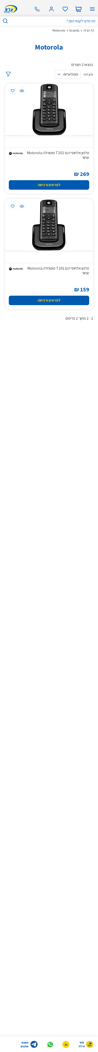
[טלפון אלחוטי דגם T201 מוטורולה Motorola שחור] (49, 225)
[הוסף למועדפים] (12, 91)
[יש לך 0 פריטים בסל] (78, 9)
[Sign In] (51, 9)
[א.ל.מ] (10, 9)
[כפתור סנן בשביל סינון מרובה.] (8, 74)
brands (74, 30)
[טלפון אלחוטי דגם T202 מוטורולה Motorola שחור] (49, 109)
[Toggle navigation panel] (92, 9)
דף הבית (88, 30)
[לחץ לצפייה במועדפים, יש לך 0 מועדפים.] (65, 9)
